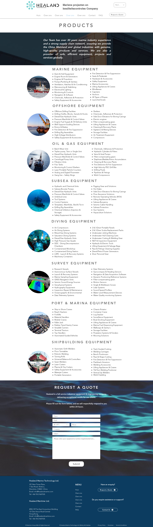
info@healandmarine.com (43, 492)
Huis (77, 490)
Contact (78, 506)
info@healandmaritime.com (44, 516)
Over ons (78, 493)
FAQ (77, 510)
